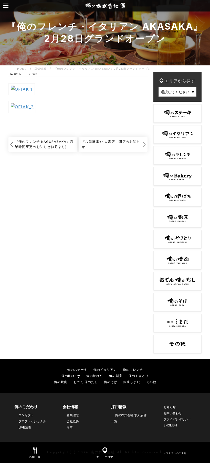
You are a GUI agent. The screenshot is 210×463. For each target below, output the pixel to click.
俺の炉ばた (94, 376)
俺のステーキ (77, 370)
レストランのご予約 (174, 453)
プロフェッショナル (32, 421)
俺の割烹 (115, 376)
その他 (151, 382)
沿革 (70, 427)
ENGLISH (170, 425)
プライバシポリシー (177, 419)
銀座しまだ (131, 382)
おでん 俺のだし (86, 382)
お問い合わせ (172, 413)
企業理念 (73, 415)
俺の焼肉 (60, 382)
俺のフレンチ (133, 370)
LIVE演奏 (24, 427)
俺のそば (110, 382)
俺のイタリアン (105, 370)
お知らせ (169, 407)
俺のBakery (70, 376)
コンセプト (26, 415)
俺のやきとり (139, 376)
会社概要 (73, 421)
